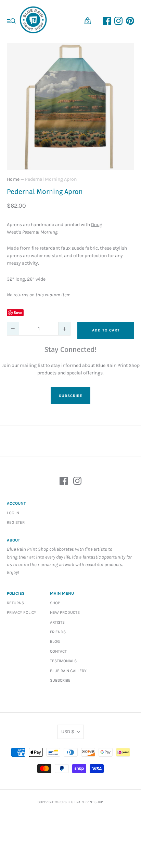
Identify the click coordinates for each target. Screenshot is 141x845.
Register (16, 522)
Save (18, 312)
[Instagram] (77, 482)
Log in (13, 512)
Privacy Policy (21, 612)
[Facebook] (64, 482)
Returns (15, 603)
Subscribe (60, 680)
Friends (58, 631)
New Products (65, 612)
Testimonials (63, 660)
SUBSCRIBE (70, 396)
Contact (58, 651)
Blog (55, 641)
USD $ (67, 732)
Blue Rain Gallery (68, 670)
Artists (57, 622)
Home (13, 179)
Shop (55, 603)
